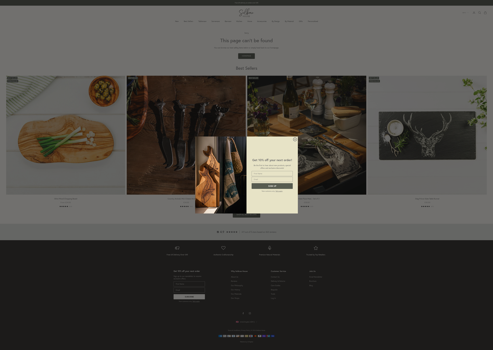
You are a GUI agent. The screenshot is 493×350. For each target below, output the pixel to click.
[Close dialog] (295, 139)
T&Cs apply (278, 191)
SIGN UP (272, 186)
